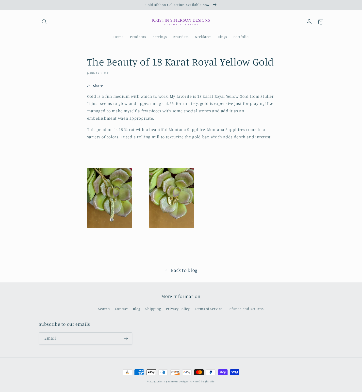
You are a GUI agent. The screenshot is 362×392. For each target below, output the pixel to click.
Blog (136, 309)
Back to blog (184, 270)
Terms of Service (208, 309)
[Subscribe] (126, 338)
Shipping (153, 309)
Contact (121, 309)
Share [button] (98, 85)
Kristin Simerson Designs (172, 381)
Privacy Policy (178, 309)
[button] (44, 22)
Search (104, 309)
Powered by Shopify (202, 381)
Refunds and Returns (246, 309)
